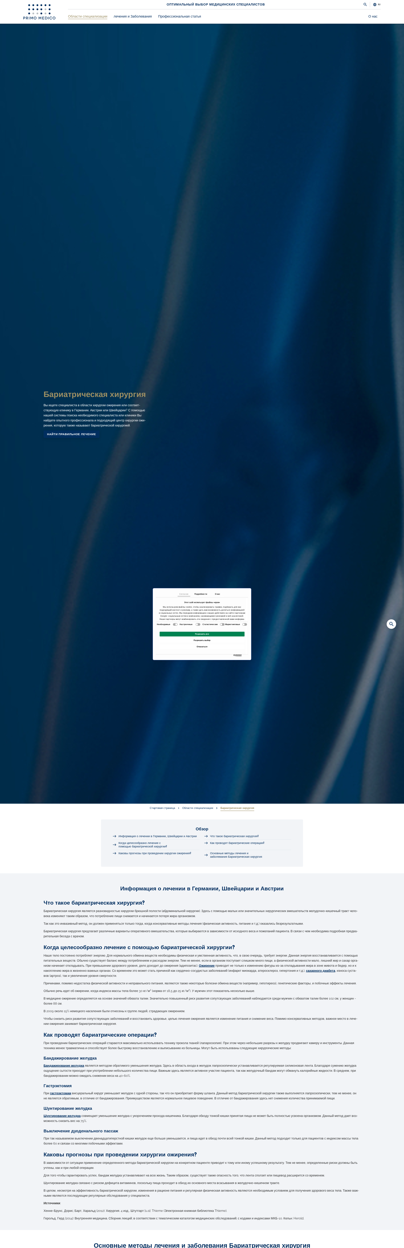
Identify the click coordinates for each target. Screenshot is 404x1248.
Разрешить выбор (202, 640)
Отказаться (202, 647)
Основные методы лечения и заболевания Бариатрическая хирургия (236, 855)
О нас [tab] (217, 594)
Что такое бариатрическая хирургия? (234, 836)
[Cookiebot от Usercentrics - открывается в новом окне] (234, 655)
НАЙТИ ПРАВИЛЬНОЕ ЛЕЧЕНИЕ (71, 434)
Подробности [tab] (200, 594)
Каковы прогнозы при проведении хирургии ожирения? (155, 853)
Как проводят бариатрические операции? (237, 843)
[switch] (198, 624)
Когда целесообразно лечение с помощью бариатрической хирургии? (143, 845)
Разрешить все (202, 634)
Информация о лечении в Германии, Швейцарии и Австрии (158, 836)
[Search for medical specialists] (391, 624)
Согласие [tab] (183, 594)
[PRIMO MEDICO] (39, 12)
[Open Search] (365, 5)
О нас (372, 16)
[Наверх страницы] (391, 1240)
